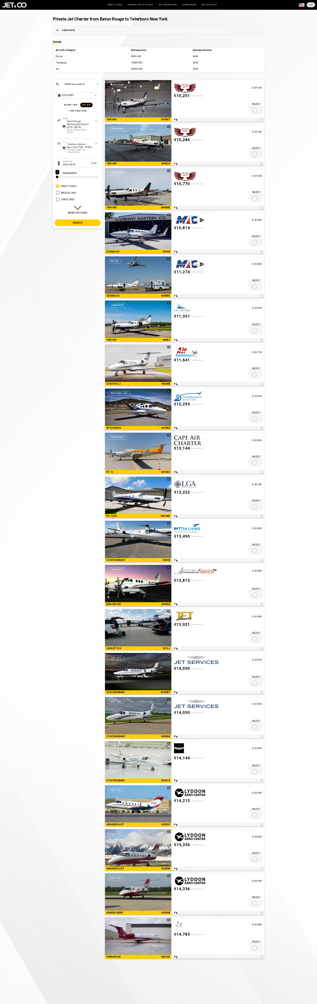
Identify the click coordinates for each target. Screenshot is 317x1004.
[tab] (115, 5)
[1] (77, 177)
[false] (254, 110)
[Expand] (301, 5)
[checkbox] (65, 186)
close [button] (96, 120)
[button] (77, 84)
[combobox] (77, 135)
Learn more (68, 30)
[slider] (77, 177)
